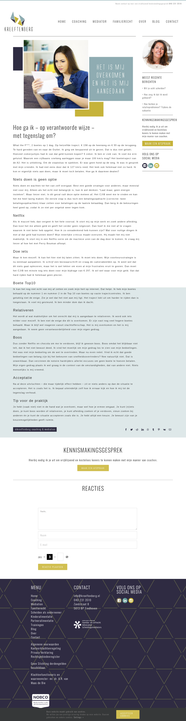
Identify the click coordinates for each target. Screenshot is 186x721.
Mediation (37, 604)
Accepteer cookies (126, 714)
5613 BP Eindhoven (85, 608)
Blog (33, 629)
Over (34, 633)
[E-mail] (170, 429)
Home (34, 596)
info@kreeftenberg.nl (87, 596)
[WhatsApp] (148, 429)
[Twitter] (131, 429)
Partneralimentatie (42, 620)
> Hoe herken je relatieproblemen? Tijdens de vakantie (156, 107)
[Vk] (164, 429)
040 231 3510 (82, 600)
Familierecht (38, 608)
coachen (152, 460)
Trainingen (37, 625)
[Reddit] (137, 429)
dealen (114, 171)
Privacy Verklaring (42, 652)
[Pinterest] (159, 429)
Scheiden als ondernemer (46, 612)
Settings (78, 717)
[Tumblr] (153, 429)
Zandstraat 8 (82, 604)
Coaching (36, 600)
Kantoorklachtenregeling (46, 648)
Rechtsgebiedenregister (45, 656)
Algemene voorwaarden (45, 644)
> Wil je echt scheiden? (154, 88)
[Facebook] (126, 429)
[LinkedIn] (142, 429)
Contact (35, 637)
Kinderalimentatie (42, 616)
